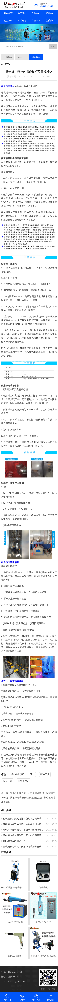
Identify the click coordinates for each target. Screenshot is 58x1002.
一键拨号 (22, 1000)
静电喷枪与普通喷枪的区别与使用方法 (22, 824)
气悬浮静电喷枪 (15, 922)
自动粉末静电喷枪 (10, 562)
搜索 (52, 46)
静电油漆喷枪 (15, 956)
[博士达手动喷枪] (43, 905)
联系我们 (49, 20)
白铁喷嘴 (43, 887)
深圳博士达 (23, 781)
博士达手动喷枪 (43, 922)
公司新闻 (8, 57)
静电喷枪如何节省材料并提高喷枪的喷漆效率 (32, 793)
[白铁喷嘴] (43, 871)
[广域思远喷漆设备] (14, 5)
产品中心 (35, 13)
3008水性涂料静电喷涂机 (43, 956)
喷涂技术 (36, 57)
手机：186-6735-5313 (11, 972)
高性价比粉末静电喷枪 (12, 681)
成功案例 (8, 20)
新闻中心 (49, 13)
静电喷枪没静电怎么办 (14, 841)
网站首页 (8, 13)
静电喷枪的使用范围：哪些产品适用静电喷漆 (23, 835)
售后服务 (22, 20)
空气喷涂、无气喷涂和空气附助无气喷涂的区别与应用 (23, 818)
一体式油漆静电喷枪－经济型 (14, 887)
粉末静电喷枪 (8, 86)
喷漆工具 (44, 774)
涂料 (32, 774)
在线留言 (35, 20)
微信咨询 (36, 1000)
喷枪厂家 (7, 781)
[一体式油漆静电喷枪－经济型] (14, 871)
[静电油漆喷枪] (14, 940)
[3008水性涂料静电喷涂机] (43, 940)
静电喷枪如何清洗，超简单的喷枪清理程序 (23, 830)
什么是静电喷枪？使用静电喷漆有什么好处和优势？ (23, 846)
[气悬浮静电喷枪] (14, 905)
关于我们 (22, 13)
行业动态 (22, 57)
